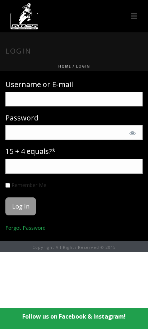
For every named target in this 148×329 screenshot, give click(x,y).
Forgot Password (25, 227)
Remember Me (28, 185)
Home (64, 66)
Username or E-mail (39, 84)
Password (21, 118)
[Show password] (132, 133)
